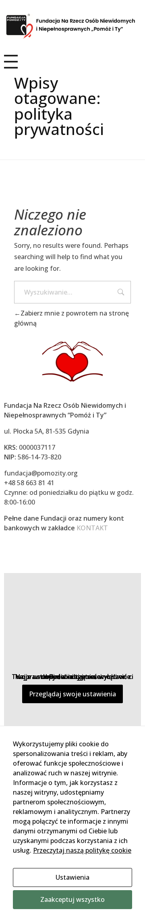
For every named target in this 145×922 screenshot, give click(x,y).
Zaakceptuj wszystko (72, 899)
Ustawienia (72, 877)
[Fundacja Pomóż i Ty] (72, 26)
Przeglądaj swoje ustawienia (72, 693)
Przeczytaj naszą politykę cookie (82, 850)
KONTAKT (92, 527)
